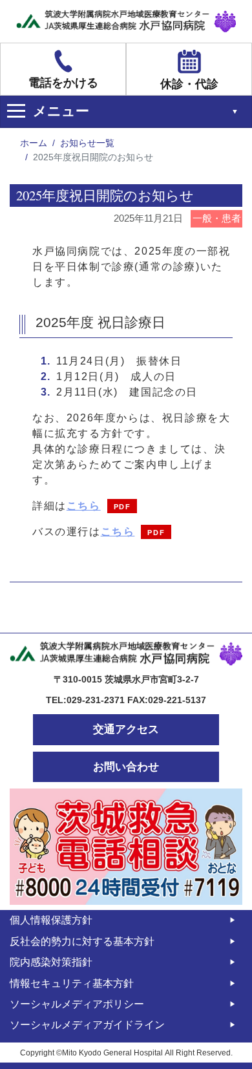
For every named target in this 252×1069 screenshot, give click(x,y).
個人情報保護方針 (51, 920)
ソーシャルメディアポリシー (77, 1004)
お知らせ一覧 (87, 143)
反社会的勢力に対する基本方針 (82, 941)
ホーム (33, 143)
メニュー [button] (61, 111)
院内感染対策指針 (51, 962)
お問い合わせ (126, 767)
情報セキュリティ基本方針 (72, 983)
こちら (84, 505)
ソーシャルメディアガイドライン (87, 1024)
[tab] (126, 111)
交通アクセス (126, 729)
